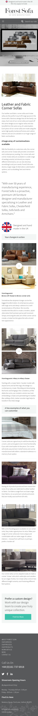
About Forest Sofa (9, 639)
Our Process (7, 644)
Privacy (16, 709)
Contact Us (6, 655)
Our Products (7, 647)
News (4, 652)
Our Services (7, 642)
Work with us (7, 650)
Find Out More (18, 617)
